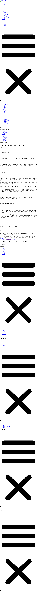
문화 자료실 (5, 23)
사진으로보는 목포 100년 (8, 17)
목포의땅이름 (6, 14)
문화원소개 (3, 4)
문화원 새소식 (6, 119)
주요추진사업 (6, 104)
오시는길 (5, 10)
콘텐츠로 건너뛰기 (3, 0)
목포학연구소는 (6, 12)
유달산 (5, 13)
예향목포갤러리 (6, 120)
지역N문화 (3, 19)
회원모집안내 (6, 25)
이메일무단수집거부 (9, 239)
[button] (18, 64)
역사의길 (5, 15)
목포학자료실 (6, 18)
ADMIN (14, 239)
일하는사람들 (6, 106)
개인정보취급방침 (3, 239)
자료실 (5, 105)
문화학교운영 (6, 9)
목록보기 (1, 238)
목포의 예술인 (6, 16)
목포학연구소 (4, 11)
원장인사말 (5, 6)
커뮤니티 (3, 118)
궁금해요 (5, 24)
